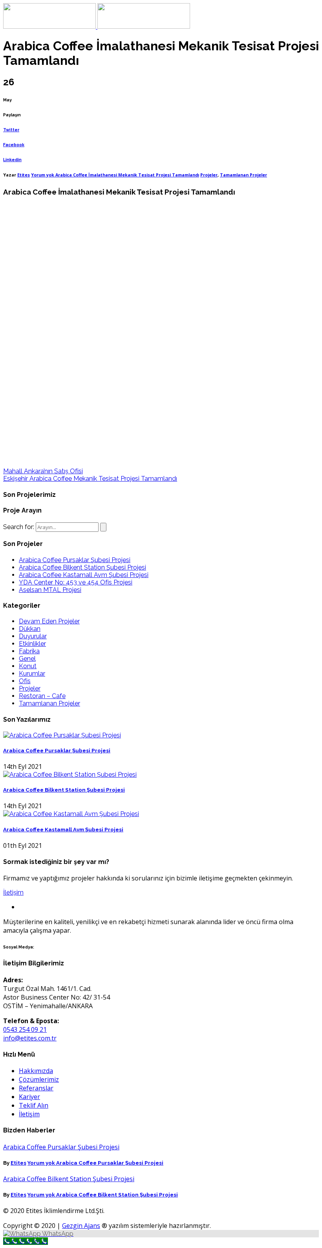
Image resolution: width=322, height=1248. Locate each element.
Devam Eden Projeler (49, 621)
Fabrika (29, 651)
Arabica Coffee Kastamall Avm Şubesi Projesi (83, 575)
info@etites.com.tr (30, 1038)
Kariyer (29, 1096)
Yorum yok (115, 175)
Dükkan (29, 628)
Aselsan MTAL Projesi (50, 590)
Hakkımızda (36, 1070)
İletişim (13, 892)
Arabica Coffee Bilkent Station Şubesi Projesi (82, 567)
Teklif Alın (33, 1105)
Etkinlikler (32, 643)
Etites (23, 175)
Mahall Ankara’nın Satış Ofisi (43, 471)
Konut (28, 666)
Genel (27, 658)
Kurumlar (32, 673)
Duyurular (33, 636)
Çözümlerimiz (39, 1079)
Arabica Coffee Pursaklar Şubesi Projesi (74, 560)
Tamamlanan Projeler (243, 175)
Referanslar (36, 1088)
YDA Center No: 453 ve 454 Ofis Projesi (75, 582)
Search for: (18, 527)
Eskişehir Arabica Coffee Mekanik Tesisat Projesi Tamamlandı (90, 478)
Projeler (209, 175)
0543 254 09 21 (25, 1029)
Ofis (25, 681)
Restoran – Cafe (42, 696)
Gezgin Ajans (81, 1225)
